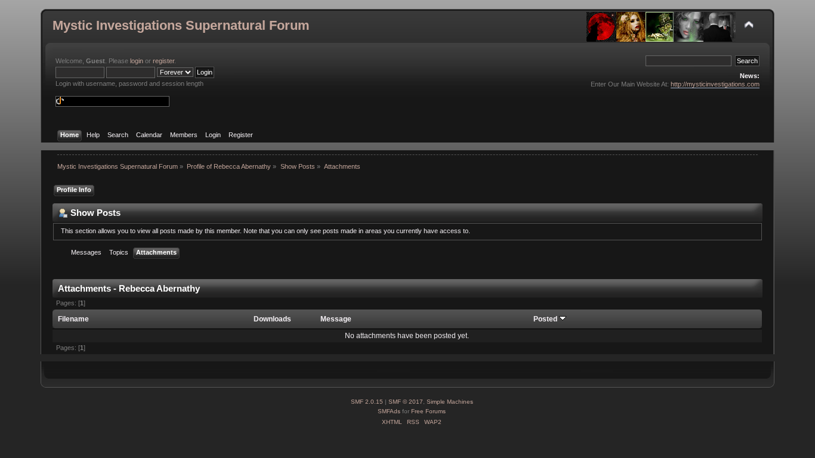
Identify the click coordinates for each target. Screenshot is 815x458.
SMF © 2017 (405, 401)
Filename (73, 319)
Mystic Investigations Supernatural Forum (181, 25)
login (136, 60)
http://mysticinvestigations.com (715, 84)
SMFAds (389, 411)
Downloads (272, 319)
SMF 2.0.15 (367, 401)
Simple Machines (450, 401)
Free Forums (428, 411)
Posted (546, 319)
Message (335, 319)
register (163, 60)
